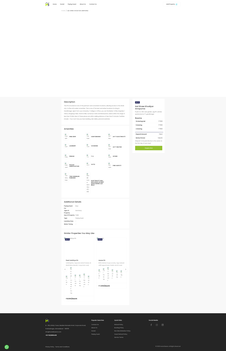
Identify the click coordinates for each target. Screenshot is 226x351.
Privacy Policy (49, 347)
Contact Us (93, 4)
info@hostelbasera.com (53, 332)
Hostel (62, 4)
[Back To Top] (222, 347)
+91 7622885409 (51, 335)
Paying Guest (72, 4)
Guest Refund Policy (120, 334)
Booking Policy (119, 328)
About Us (83, 4)
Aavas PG (102, 260)
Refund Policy (118, 324)
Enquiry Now (149, 148)
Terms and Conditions (62, 347)
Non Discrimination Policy (122, 331)
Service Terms (118, 337)
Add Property (170, 4)
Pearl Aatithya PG (72, 260)
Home (55, 4)
